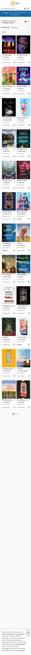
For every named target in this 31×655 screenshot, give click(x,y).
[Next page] (19, 414)
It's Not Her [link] (6, 149)
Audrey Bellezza (22, 214)
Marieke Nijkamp (8, 120)
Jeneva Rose (7, 308)
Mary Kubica (7, 151)
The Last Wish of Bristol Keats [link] (8, 212)
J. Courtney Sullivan (23, 370)
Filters (4, 32)
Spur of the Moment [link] (8, 86)
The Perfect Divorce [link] (8, 306)
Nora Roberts (7, 182)
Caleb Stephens (22, 151)
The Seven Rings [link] (7, 180)
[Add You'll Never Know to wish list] (29, 157)
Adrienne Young (7, 276)
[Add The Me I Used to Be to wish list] (14, 407)
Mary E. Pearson (7, 214)
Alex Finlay (6, 57)
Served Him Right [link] (22, 86)
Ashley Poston (7, 370)
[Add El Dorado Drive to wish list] (14, 251)
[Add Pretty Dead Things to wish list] (29, 62)
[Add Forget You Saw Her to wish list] (29, 188)
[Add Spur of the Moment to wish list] (14, 94)
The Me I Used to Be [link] (8, 400)
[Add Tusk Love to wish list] (29, 251)
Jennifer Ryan (7, 402)
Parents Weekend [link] (22, 274)
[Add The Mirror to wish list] (14, 345)
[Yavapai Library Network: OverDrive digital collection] (15, 3)
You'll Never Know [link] (22, 149)
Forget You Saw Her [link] (22, 180)
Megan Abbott (7, 245)
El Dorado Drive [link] (7, 243)
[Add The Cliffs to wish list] (29, 376)
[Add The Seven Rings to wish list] (14, 188)
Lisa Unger (21, 88)
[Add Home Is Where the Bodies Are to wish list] (29, 407)
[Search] (2, 8)
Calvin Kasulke (22, 339)
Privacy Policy (20, 634)
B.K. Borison (21, 120)
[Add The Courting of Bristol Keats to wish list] (29, 313)
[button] (26, 22)
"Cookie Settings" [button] (20, 644)
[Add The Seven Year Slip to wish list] (14, 376)
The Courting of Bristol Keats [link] (22, 306)
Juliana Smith (7, 88)
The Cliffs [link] (19, 369)
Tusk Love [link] (20, 243)
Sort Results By (5, 27)
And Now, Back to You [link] (22, 118)
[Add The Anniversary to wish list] (14, 62)
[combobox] (12, 9)
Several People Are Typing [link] (22, 337)
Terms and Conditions (8, 634)
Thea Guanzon (22, 245)
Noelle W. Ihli (21, 182)
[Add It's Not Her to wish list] (14, 157)
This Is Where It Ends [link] (8, 118)
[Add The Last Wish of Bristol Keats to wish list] (14, 219)
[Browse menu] (28, 9)
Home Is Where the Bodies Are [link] (22, 400)
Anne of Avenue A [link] (22, 212)
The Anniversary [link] (7, 55)
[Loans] (25, 9)
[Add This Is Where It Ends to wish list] (14, 125)
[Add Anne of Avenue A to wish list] (29, 219)
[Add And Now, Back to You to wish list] (29, 125)
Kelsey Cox (21, 57)
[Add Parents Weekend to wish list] (29, 282)
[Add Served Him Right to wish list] (29, 94)
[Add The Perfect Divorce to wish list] (14, 313)
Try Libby (5, 13)
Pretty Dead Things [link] (22, 55)
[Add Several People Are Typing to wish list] (29, 345)
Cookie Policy (21, 650)
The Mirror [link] (5, 337)
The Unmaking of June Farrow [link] (8, 274)
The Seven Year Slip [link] (8, 369)
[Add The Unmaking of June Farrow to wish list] (14, 282)
